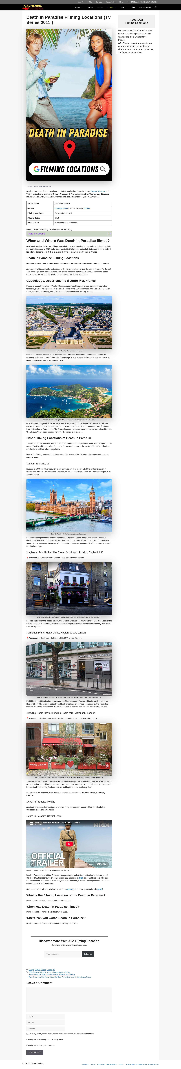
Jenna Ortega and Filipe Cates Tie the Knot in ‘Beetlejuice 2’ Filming (52, 974)
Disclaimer (99, 2)
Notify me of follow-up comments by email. (46, 1039)
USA (122, 7)
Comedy (36, 972)
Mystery (61, 972)
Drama (55, 972)
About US (80, 2)
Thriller (67, 972)
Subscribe (88, 954)
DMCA (90, 2)
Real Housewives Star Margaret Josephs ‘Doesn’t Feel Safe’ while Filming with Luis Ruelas (60, 977)
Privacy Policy (110, 2)
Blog (133, 7)
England (37, 970)
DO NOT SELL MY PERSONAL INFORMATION (142, 2)
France (43, 970)
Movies (90, 7)
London (49, 970)
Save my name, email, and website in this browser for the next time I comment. (61, 1034)
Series (100, 7)
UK (54, 970)
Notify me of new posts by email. (41, 1045)
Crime (42, 972)
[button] (156, 7)
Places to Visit (145, 7)
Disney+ (70, 889)
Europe (110, 7)
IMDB (99, 889)
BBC (81, 878)
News (77, 7)
